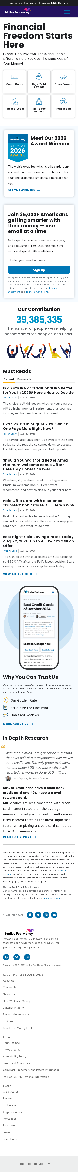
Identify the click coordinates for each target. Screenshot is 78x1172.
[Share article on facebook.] (30, 917)
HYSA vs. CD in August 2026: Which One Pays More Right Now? (35, 426)
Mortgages (10, 1118)
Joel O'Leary (10, 397)
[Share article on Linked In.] (46, 917)
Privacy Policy (11, 1050)
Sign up (39, 270)
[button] (67, 12)
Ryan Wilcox (10, 474)
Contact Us (9, 987)
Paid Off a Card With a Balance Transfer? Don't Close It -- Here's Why (38, 503)
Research (24, 379)
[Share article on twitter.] (38, 917)
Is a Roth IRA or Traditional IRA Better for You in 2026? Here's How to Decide (38, 390)
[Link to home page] (17, 12)
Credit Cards (11, 1091)
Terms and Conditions (16, 1063)
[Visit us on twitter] (18, 959)
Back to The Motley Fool (39, 1164)
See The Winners (21, 190)
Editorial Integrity (14, 1007)
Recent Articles (12, 1139)
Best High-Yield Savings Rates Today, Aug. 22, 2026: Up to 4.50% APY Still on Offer (39, 541)
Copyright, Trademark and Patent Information (31, 1070)
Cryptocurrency (12, 1112)
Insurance (9, 1125)
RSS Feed (9, 1021)
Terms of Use (11, 1043)
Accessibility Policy (14, 1056)
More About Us (15, 724)
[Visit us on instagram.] (29, 959)
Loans (6, 1132)
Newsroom (9, 994)
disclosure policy (52, 897)
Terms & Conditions (37, 291)
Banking (8, 1098)
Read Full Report (17, 837)
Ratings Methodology (16, 1014)
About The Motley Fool (17, 1028)
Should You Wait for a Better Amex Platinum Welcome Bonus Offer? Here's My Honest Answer (35, 464)
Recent (9, 379)
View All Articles (17, 574)
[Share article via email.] (54, 917)
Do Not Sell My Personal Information (26, 1077)
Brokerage (9, 1105)
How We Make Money (16, 1001)
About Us (8, 980)
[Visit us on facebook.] (8, 959)
